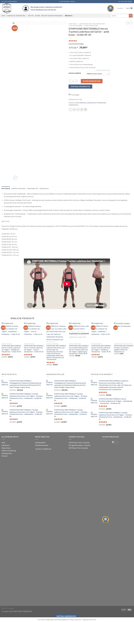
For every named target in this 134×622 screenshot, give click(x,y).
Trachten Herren (75, 25)
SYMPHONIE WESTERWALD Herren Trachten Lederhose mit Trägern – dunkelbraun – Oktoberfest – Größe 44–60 (11, 348)
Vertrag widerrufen (66, 616)
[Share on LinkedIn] (85, 109)
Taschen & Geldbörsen (43, 449)
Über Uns (31, 15)
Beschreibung (6, 188)
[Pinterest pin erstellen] (82, 109)
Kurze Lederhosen (91, 25)
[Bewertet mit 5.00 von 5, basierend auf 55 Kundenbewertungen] (89, 41)
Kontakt (37, 15)
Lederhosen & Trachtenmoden (16, 15)
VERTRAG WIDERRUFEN (80, 86)
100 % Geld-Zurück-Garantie (79, 442)
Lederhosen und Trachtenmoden (92, 24)
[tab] (6, 188)
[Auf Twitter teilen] (74, 109)
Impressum (6, 445)
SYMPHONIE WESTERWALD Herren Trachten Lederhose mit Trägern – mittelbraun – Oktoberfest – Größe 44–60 (101, 348)
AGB (3, 442)
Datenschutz (6, 448)
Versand (4, 456)
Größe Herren (75, 73)
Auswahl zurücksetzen (103, 70)
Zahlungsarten (7, 453)
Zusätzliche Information (18, 188)
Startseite (73, 24)
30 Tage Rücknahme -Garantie (79, 445)
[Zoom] (15, 178)
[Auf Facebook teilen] (70, 109)
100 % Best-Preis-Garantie (78, 448)
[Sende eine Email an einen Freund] (78, 109)
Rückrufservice (44, 188)
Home (3, 15)
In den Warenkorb (91, 81)
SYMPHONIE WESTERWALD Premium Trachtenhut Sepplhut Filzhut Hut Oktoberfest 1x (123, 348)
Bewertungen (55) (32, 188)
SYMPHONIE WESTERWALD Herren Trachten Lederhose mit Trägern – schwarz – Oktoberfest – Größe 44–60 (34, 348)
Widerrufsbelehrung (9, 451)
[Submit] (130, 15)
